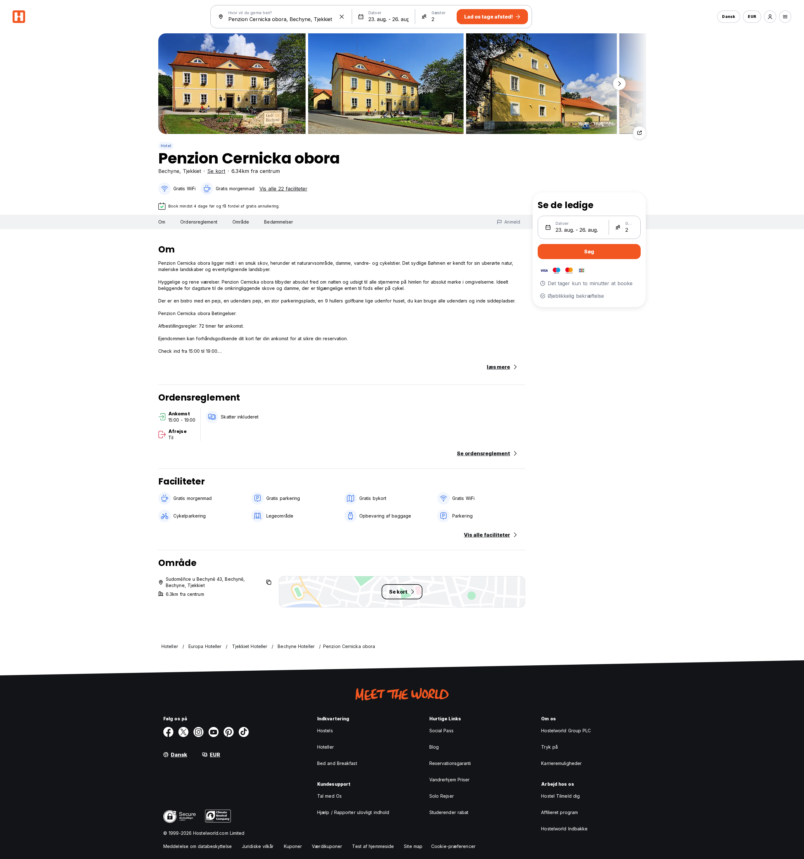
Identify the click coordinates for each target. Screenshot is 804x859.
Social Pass (441, 730)
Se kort (216, 171)
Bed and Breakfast (337, 763)
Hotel (166, 145)
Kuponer (293, 846)
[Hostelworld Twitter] (183, 732)
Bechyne (168, 171)
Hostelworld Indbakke (564, 828)
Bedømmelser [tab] (278, 221)
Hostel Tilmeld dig (560, 796)
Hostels (325, 730)
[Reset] (341, 16)
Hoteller (325, 747)
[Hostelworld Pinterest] (229, 732)
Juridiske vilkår (258, 846)
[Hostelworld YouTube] (214, 732)
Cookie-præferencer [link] (453, 846)
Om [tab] (161, 221)
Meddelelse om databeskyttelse (197, 846)
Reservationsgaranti (450, 763)
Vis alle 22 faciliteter (283, 189)
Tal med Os (329, 796)
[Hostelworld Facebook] (168, 732)
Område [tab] (240, 221)
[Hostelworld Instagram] (198, 732)
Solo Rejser (441, 796)
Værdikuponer (327, 846)
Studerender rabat (449, 812)
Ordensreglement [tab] (198, 221)
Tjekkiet (192, 171)
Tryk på (549, 747)
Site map (413, 846)
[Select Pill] (770, 16)
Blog (434, 747)
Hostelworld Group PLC (566, 730)
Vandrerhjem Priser (449, 779)
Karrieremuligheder (561, 763)
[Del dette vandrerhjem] (639, 132)
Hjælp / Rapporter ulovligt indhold (353, 812)
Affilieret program (559, 812)
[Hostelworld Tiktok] (244, 732)
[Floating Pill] (619, 83)
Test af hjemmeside (373, 846)
